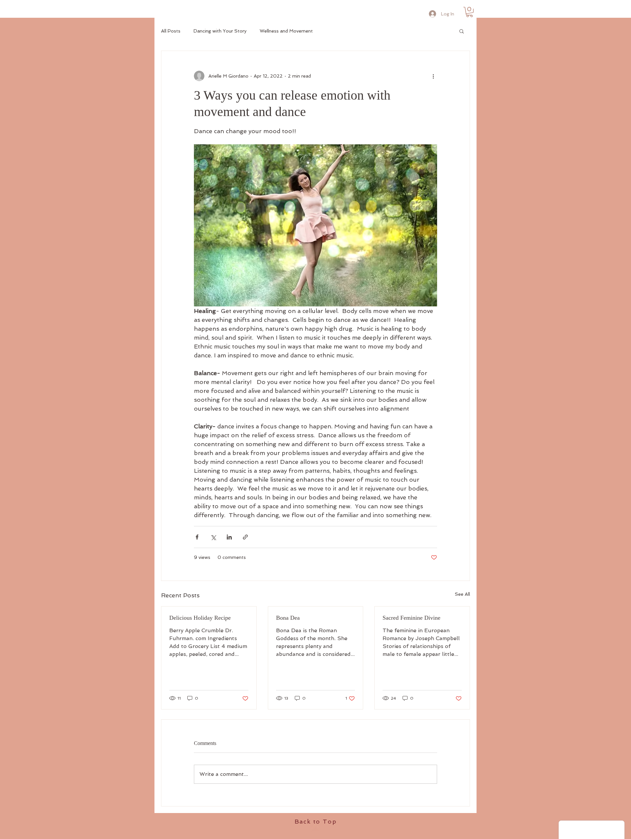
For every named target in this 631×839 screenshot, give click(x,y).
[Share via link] (245, 537)
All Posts (170, 31)
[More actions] (433, 76)
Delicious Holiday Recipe (200, 617)
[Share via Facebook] (197, 537)
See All (462, 594)
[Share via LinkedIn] (229, 537)
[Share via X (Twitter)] (213, 537)
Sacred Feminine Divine (411, 617)
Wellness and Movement (286, 31)
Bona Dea (288, 617)
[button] (469, 12)
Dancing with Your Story (220, 31)
